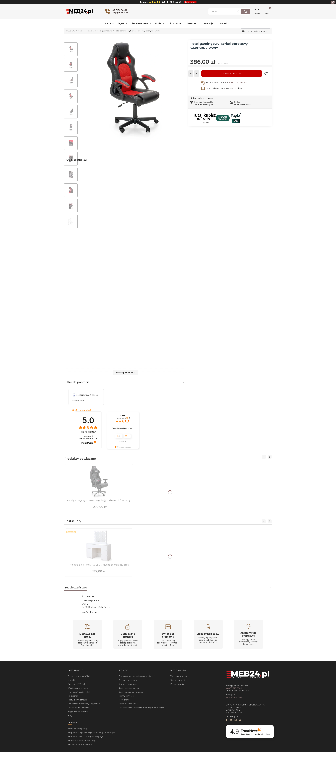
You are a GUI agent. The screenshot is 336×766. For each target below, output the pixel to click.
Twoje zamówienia (178, 676)
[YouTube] (240, 720)
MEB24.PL (70, 31)
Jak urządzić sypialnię (77, 728)
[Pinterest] (231, 720)
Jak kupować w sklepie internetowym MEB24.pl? (141, 708)
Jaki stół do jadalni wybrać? (80, 744)
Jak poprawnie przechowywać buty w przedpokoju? (91, 732)
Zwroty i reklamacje (128, 684)
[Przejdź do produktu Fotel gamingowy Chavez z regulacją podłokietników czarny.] (99, 482)
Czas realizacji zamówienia (131, 692)
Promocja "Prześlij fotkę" (79, 692)
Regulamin (73, 696)
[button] (245, 11)
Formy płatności (126, 696)
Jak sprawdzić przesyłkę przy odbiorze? (137, 676)
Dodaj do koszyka (231, 73)
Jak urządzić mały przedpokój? (82, 740)
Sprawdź (189, 2)
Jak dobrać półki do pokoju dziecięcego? (86, 736)
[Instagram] (236, 720)
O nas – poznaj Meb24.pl (79, 676)
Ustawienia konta (178, 680)
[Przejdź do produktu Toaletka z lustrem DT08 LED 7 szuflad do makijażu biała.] (99, 546)
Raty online (124, 700)
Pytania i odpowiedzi (128, 704)
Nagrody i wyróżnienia (78, 711)
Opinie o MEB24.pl (76, 684)
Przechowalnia (177, 684)
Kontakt (71, 680)
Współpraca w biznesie (78, 688)
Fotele (89, 31)
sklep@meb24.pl (234, 697)
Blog (70, 715)
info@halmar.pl (89, 612)
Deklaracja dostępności (78, 708)
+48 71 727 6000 (238, 82)
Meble (80, 31)
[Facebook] (226, 720)
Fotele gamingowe (103, 31)
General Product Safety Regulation (84, 704)
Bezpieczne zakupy (128, 680)
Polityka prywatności (77, 700)
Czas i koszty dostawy (129, 688)
